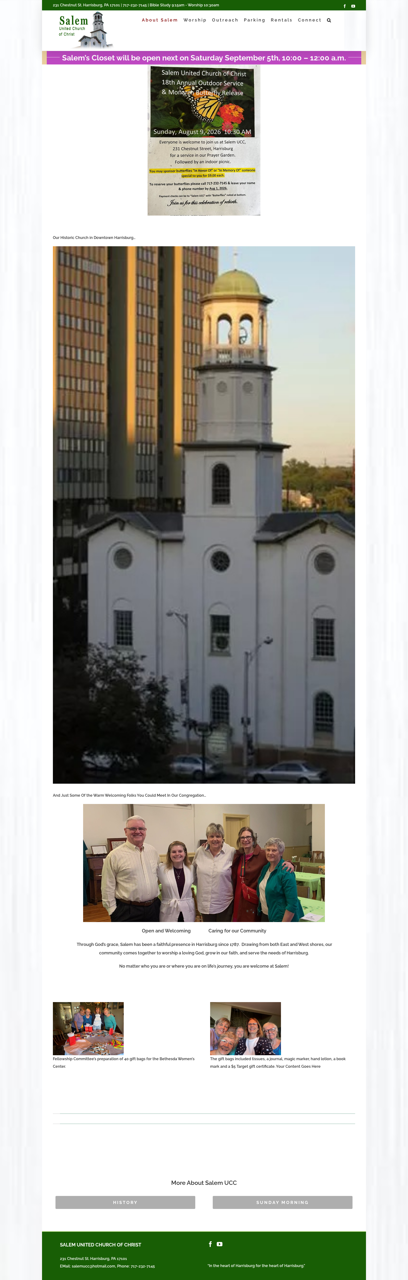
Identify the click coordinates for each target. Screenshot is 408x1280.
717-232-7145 (135, 5)
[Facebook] (210, 1244)
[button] (329, 20)
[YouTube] (219, 1244)
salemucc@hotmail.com (93, 1266)
